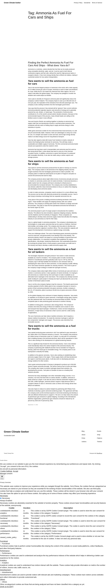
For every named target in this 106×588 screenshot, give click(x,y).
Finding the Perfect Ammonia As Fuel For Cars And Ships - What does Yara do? (50, 64)
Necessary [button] (4, 496)
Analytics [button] (3, 560)
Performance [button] (5, 551)
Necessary (6, 498)
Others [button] (2, 579)
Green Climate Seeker (12, 3)
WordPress (99, 453)
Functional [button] (4, 541)
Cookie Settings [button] (6, 471)
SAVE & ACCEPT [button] (6, 587)
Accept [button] (15, 471)
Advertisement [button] (5, 570)
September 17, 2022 (33, 404)
